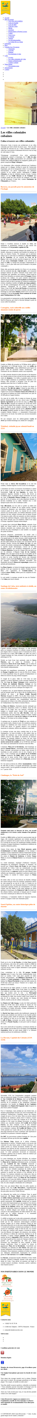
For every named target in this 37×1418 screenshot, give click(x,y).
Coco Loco (11, 35)
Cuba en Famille (13, 23)
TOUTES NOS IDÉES (15, 21)
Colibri (10, 33)
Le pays (10, 57)
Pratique (10, 52)
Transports (11, 49)
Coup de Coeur (13, 26)
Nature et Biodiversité (14, 61)
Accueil (3, 128)
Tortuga (10, 38)
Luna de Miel (12, 24)
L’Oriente (11, 37)
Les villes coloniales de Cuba (17, 59)
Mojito (10, 28)
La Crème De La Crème (15, 42)
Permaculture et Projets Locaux (17, 31)
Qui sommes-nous (13, 66)
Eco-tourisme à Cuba (14, 54)
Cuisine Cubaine (13, 62)
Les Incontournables (14, 40)
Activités (11, 50)
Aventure (11, 30)
